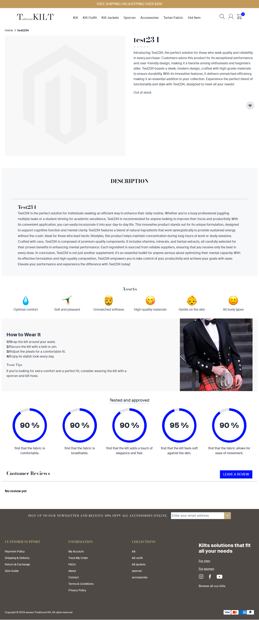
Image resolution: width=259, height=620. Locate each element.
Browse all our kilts (212, 586)
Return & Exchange (17, 564)
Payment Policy (15, 551)
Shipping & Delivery (17, 558)
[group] (142, 47)
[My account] (231, 17)
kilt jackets (110, 18)
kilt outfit (90, 18)
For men (204, 561)
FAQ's (72, 564)
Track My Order (78, 558)
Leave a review (236, 474)
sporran (130, 18)
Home (9, 30)
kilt (75, 18)
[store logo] (35, 16)
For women (206, 569)
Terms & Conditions (80, 584)
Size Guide (12, 571)
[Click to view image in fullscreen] (65, 96)
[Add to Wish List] (250, 106)
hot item (194, 18)
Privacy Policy (77, 590)
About (72, 571)
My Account (76, 551)
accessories (149, 18)
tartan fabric (173, 18)
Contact (73, 577)
